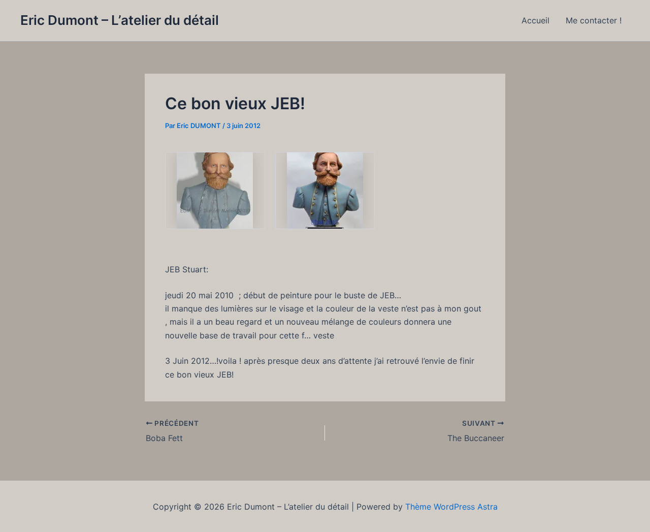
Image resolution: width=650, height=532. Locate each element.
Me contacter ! (594, 20)
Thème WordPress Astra (451, 507)
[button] (215, 190)
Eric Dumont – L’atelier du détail (119, 20)
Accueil (535, 20)
